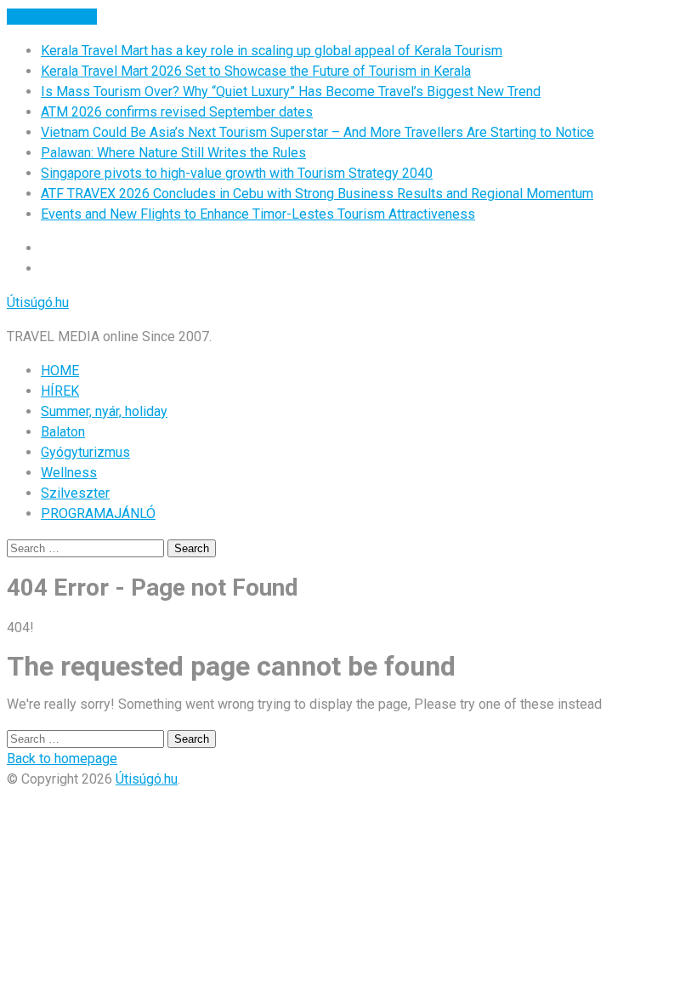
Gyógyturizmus (85, 452)
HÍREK (60, 391)
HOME (60, 370)
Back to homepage (62, 758)
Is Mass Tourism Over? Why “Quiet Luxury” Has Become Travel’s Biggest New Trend (291, 91)
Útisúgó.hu (38, 302)
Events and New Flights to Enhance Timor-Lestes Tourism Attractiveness (258, 214)
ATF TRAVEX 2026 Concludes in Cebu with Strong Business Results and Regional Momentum (317, 193)
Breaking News (52, 17)
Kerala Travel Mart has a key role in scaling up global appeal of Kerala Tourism (271, 51)
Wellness (69, 473)
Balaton (63, 432)
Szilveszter (75, 493)
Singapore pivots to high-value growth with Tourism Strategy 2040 (237, 173)
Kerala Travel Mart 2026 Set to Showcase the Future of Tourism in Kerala (256, 71)
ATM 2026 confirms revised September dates (177, 112)
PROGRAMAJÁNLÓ (98, 513)
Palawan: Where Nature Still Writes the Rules (173, 153)
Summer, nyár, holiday (104, 411)
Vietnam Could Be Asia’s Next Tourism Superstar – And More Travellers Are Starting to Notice (317, 132)
